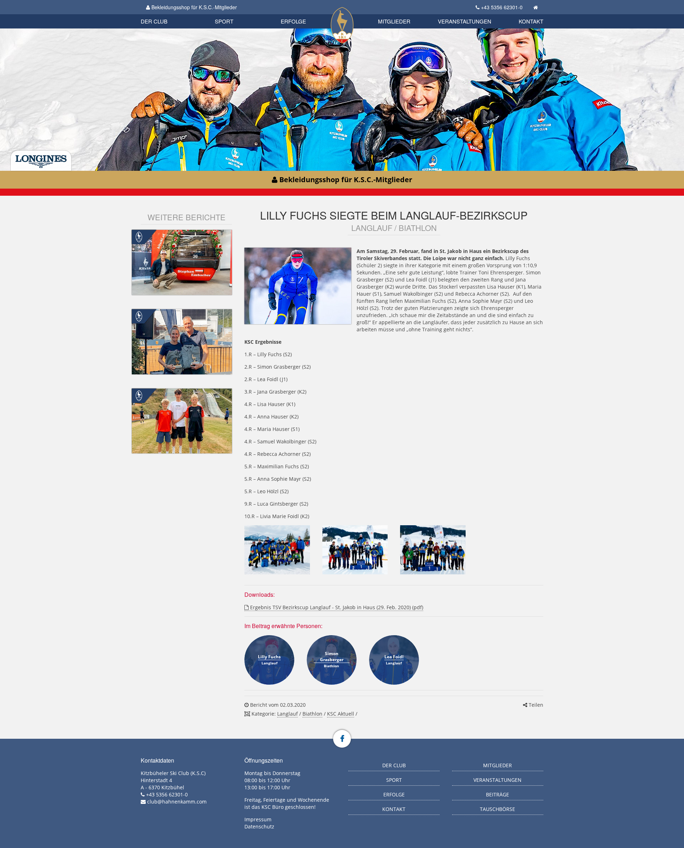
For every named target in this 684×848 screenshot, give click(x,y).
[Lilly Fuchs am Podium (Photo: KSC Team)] (355, 549)
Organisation (161, 14)
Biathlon (166, 13)
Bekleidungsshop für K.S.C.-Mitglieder (193, 7)
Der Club (154, 21)
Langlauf (287, 713)
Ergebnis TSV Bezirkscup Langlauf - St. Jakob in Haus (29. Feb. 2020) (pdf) (336, 607)
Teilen (535, 704)
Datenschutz (259, 826)
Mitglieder (394, 21)
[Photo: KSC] (432, 549)
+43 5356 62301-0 (502, 7)
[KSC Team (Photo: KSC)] (277, 549)
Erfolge (293, 21)
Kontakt (531, 21)
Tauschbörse (497, 809)
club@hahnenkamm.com (177, 801)
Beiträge (497, 794)
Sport (224, 21)
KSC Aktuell (340, 713)
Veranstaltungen (464, 21)
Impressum (257, 819)
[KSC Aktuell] (139, 236)
